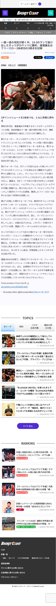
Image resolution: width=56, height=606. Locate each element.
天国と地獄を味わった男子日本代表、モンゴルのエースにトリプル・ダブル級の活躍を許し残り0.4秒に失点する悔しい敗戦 (34, 453)
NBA (28, 23)
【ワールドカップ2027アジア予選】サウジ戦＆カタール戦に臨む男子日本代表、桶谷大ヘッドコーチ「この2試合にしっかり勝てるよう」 (34, 471)
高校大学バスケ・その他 (40, 558)
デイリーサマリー (20, 32)
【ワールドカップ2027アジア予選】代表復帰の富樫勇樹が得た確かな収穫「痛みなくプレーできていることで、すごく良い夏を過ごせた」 (35, 488)
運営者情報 (5, 563)
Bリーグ (16, 23)
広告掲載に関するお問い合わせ (13, 572)
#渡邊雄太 (22, 65)
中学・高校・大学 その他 (50, 24)
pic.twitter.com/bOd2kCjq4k (14, 286)
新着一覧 (4, 554)
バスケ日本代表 (39, 23)
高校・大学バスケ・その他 (25, 527)
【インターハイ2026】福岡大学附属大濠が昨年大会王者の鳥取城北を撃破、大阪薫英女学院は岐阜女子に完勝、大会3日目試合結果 (34, 522)
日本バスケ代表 (21, 458)
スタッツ (39, 32)
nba (21, 326)
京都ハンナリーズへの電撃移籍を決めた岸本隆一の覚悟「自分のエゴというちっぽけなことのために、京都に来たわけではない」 (34, 505)
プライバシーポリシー (9, 577)
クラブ (48, 32)
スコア (7, 32)
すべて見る (28, 426)
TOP (3, 550)
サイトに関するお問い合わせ (12, 568)
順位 (31, 32)
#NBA (3, 65)
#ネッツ (12, 65)
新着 (5, 23)
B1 (20, 510)
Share (50, 57)
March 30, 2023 (42, 292)
